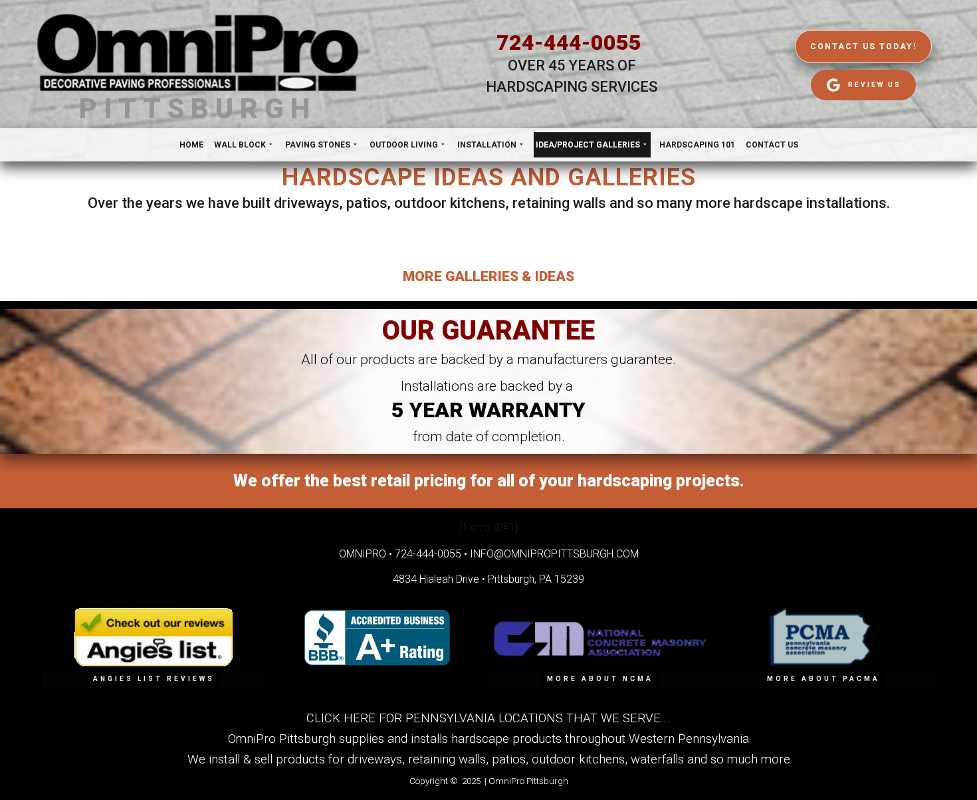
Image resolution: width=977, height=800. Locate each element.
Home (191, 145)
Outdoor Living (404, 145)
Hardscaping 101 (697, 145)
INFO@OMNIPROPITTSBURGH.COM (554, 554)
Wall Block (240, 145)
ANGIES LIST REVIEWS (154, 678)
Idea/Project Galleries (588, 145)
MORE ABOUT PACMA (823, 678)
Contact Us (772, 145)
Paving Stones (317, 145)
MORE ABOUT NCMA (600, 678)
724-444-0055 (568, 42)
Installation (486, 145)
